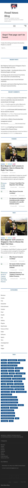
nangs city (10, 384)
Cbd (2, 301)
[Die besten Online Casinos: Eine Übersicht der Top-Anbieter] (4, 265)
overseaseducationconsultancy (9, 397)
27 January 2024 (13, 206)
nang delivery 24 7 (6, 378)
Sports (2, 337)
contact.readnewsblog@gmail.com (10, 468)
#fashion (4, 360)
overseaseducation (21, 392)
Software (3, 334)
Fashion (3, 309)
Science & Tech (4, 329)
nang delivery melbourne (18, 378)
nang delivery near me (7, 381)
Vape (2, 345)
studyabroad (14, 407)
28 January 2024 (13, 195)
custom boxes (19, 368)
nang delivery (18, 376)
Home (10, 482)
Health (2, 315)
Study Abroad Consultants (8, 415)
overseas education (6, 394)
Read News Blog (11, 14)
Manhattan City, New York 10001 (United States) (13, 465)
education (4, 371)
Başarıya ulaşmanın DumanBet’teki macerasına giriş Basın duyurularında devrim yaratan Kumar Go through (14, 100)
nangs (3, 384)
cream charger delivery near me (9, 365)
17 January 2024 (13, 269)
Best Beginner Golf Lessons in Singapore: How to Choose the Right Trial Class (12, 168)
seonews (21, 405)
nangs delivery (5, 386)
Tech (2, 340)
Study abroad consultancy (8, 413)
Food (2, 312)
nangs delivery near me (7, 389)
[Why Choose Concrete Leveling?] (4, 193)
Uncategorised (4, 342)
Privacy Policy (23, 481)
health (17, 371)
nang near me (18, 381)
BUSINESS (21, 360)
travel (11, 421)
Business (3, 163)
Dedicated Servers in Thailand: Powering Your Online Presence (16, 274)
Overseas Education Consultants (9, 402)
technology (4, 421)
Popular (10, 163)
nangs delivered (18, 384)
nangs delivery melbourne (17, 386)
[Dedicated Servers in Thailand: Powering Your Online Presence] (4, 277)
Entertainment (4, 306)
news (13, 392)
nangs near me (5, 392)
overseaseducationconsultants (9, 405)
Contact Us (16, 482)
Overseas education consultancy (9, 400)
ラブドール (4, 97)
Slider (14, 163)
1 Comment (21, 269)
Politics (3, 320)
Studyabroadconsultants (7, 418)
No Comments (12, 172)
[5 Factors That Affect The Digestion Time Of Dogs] (4, 185)
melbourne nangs (20, 373)
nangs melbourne (19, 389)
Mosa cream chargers (7, 376)
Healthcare (4, 373)
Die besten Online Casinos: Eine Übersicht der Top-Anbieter (17, 265)
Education (3, 303)
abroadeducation (12, 360)
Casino (2, 298)
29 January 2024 (13, 187)
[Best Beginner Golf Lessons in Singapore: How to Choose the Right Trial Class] (14, 152)
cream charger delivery (14, 363)
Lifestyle (12, 373)
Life (6, 163)
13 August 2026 (5, 172)
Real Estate (4, 326)
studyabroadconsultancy (7, 410)
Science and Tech (5, 457)
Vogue (2, 348)
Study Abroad (5, 407)
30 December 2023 (14, 278)
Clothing (4, 363)
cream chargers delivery (7, 368)
